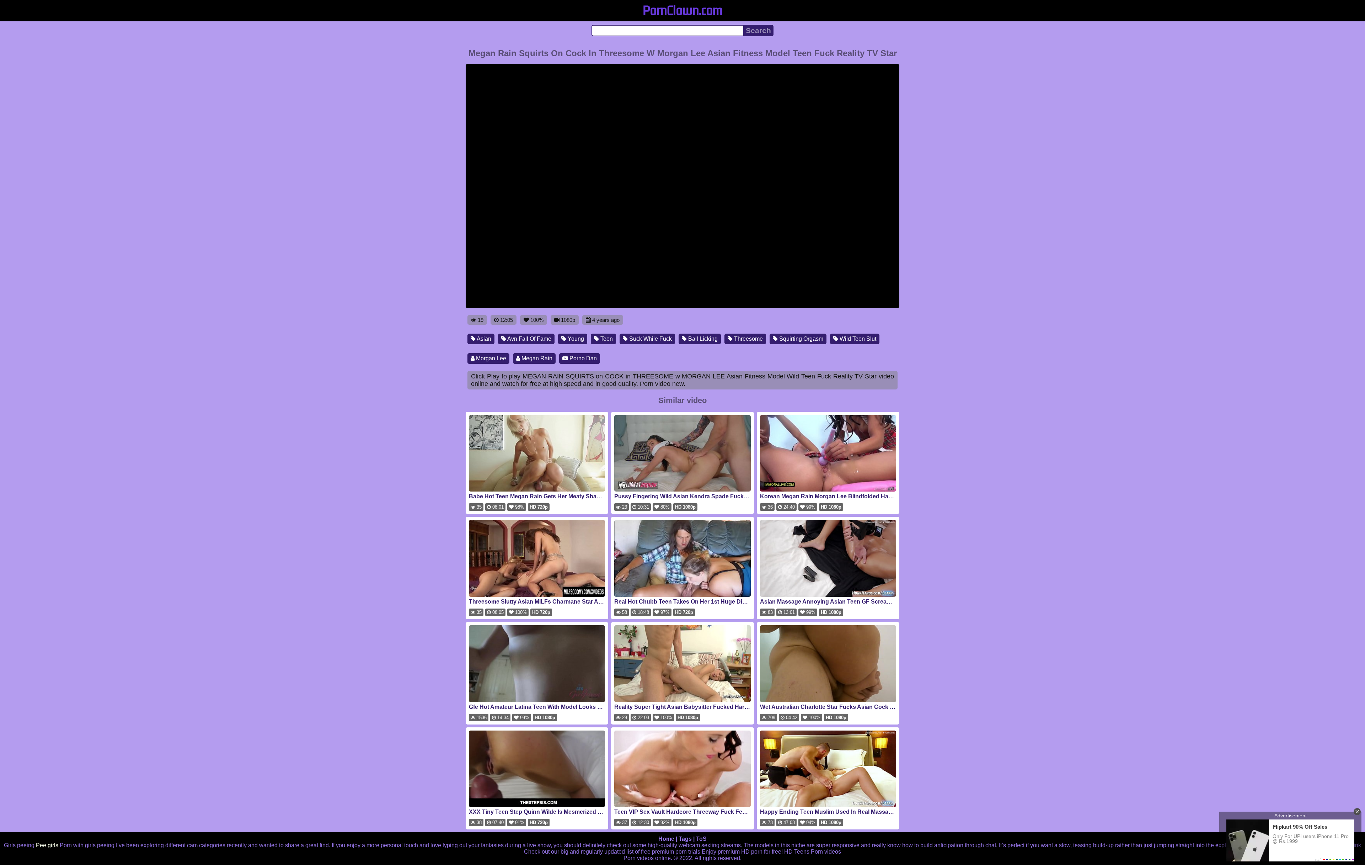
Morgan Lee (490, 358)
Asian (483, 339)
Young (575, 339)
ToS (701, 839)
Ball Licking (702, 339)
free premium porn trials (670, 852)
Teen (606, 339)
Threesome (748, 339)
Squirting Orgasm (800, 339)
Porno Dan (582, 358)
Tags (685, 839)
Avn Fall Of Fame (528, 339)
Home (666, 839)
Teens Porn (808, 852)
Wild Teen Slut (857, 339)
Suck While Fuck (650, 339)
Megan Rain (536, 358)
